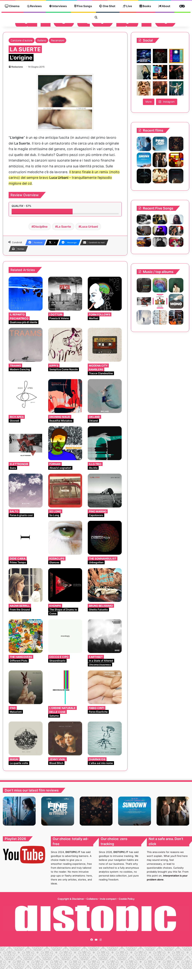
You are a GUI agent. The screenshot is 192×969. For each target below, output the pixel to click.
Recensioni (57, 40)
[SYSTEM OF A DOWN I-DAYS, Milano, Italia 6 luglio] (160, 88)
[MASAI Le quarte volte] (26, 738)
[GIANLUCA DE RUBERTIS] (144, 285)
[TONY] (160, 176)
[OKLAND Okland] (105, 396)
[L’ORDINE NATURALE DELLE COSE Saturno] (65, 687)
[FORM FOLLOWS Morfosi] (105, 294)
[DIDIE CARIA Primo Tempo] (26, 538)
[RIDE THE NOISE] (144, 219)
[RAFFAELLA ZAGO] (176, 231)
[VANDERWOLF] (176, 242)
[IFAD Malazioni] (26, 687)
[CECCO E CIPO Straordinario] (65, 636)
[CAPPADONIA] (160, 285)
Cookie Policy (126, 898)
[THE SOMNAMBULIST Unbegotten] (105, 538)
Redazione (17, 66)
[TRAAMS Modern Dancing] (26, 345)
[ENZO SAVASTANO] (160, 301)
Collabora (92, 898)
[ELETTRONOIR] (144, 301)
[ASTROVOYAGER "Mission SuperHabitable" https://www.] (144, 56)
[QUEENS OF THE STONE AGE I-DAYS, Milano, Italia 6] (176, 88)
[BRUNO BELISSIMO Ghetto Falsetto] (105, 585)
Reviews (35, 6)
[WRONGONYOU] (144, 231)
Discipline (40, 226)
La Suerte (64, 226)
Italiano (41, 40)
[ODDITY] (144, 176)
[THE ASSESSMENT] (176, 160)
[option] (19, 811)
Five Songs (84, 6)
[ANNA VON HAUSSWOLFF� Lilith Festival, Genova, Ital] (144, 72)
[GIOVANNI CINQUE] (160, 317)
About (165, 6)
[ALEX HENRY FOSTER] (144, 242)
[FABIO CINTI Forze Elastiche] (105, 687)
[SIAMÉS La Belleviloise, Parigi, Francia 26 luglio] (176, 72)
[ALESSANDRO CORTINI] (144, 317)
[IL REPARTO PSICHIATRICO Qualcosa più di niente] (26, 294)
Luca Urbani (89, 226)
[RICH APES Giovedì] (26, 396)
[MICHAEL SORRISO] (160, 242)
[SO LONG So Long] (65, 491)
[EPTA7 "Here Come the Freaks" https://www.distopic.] (160, 56)
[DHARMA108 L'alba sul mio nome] (105, 738)
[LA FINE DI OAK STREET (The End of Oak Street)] (160, 144)
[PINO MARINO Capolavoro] (105, 491)
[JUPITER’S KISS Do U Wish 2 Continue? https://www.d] (176, 56)
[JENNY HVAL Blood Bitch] (65, 738)
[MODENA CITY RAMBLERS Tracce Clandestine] (105, 345)
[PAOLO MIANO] (176, 317)
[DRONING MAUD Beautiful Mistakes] (65, 396)
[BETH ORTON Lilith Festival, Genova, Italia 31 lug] (160, 72)
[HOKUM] (176, 144)
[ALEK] (176, 219)
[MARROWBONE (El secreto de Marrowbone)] (160, 160)
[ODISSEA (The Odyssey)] (176, 176)
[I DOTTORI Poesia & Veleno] (65, 294)
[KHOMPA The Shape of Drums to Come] (65, 585)
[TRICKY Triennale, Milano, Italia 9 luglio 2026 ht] (144, 88)
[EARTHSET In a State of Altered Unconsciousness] (105, 636)
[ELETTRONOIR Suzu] (26, 443)
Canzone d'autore (21, 40)
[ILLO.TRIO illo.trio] (105, 443)
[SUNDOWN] (144, 160)
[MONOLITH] (144, 144)
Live (129, 6)
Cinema (14, 6)
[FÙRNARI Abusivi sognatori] (65, 443)
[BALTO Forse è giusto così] (26, 491)
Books (146, 6)
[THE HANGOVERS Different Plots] (26, 636)
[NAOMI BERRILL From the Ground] (26, 585)
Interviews (59, 6)
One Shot (108, 6)
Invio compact (108, 898)
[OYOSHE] (160, 219)
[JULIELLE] (176, 285)
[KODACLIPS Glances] (65, 538)
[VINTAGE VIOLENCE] (176, 301)
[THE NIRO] (160, 231)
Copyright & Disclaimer (71, 898)
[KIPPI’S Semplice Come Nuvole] (65, 345)
